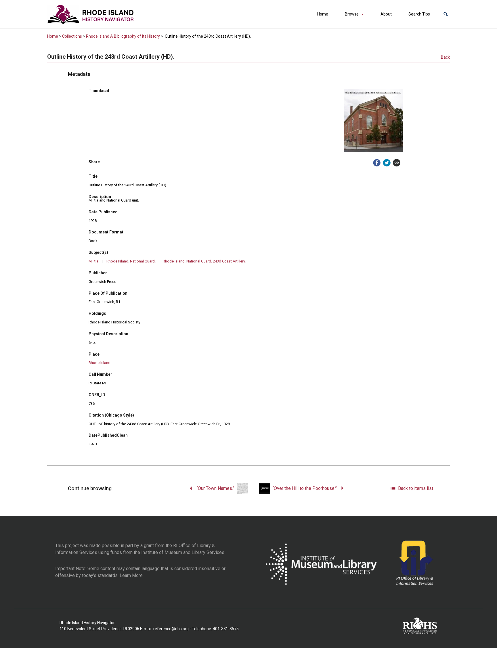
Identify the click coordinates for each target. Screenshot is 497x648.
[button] (445, 14)
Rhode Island (99, 363)
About (386, 14)
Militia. (94, 261)
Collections (72, 36)
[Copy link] (396, 162)
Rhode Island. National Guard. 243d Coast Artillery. (204, 261)
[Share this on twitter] (386, 162)
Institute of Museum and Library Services (182, 552)
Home (322, 14)
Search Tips (419, 14)
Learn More (131, 575)
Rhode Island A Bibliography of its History (123, 36)
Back (445, 57)
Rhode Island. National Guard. (131, 261)
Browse (352, 14)
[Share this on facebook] (377, 162)
